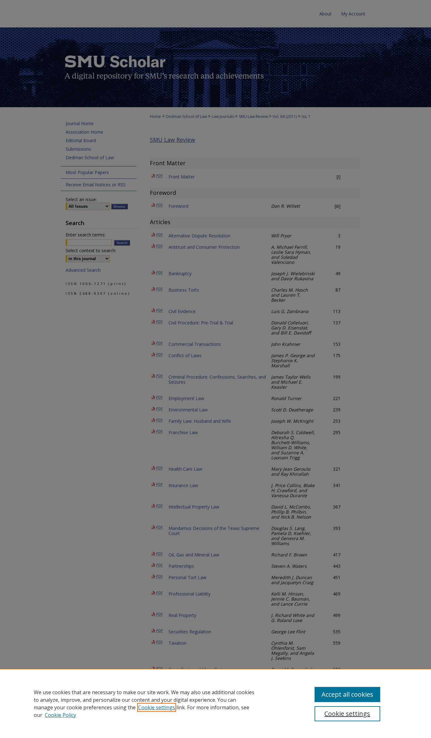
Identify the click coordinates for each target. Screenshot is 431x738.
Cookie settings (156, 707)
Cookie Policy (60, 715)
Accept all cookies (347, 694)
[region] (215, 703)
